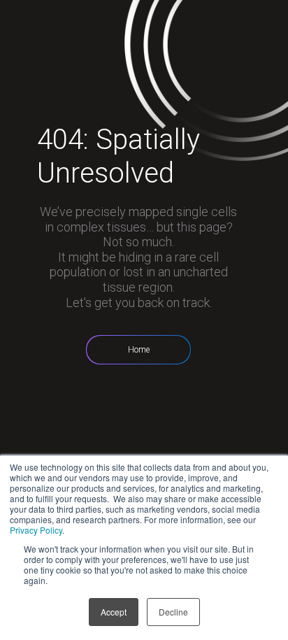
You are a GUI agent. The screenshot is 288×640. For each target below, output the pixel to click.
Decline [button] (173, 612)
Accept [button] (114, 612)
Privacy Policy (36, 530)
